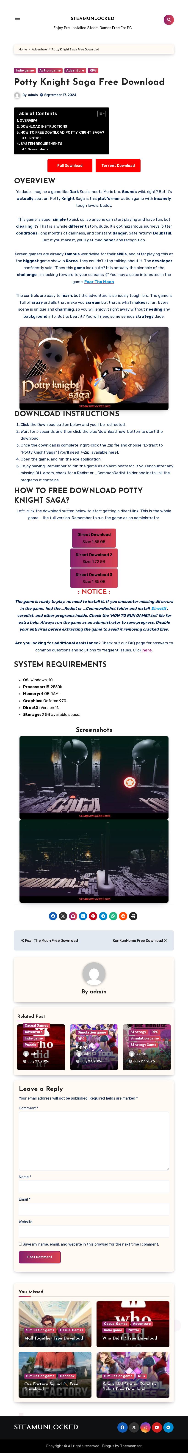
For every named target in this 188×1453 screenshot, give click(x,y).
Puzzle (30, 1045)
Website (25, 1222)
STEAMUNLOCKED (92, 19)
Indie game (25, 70)
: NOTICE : (35, 138)
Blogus (108, 1446)
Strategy (138, 1032)
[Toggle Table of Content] (99, 114)
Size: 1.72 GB (94, 558)
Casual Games (36, 1026)
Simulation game (92, 1032)
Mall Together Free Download (53, 1339)
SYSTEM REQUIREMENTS (41, 144)
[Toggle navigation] (17, 19)
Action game (50, 70)
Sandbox (67, 1376)
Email (24, 1199)
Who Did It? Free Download (129, 1339)
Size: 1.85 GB (94, 538)
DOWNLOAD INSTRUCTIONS (43, 126)
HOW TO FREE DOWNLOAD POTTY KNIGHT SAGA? (62, 132)
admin (33, 95)
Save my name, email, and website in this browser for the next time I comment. (91, 1244)
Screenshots (38, 149)
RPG (93, 70)
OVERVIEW (28, 121)
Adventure (75, 70)
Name (25, 1177)
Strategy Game (143, 1045)
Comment (28, 1108)
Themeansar (130, 1446)
